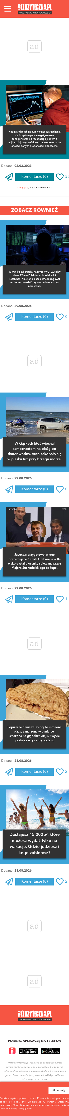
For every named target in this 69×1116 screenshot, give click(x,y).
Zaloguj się (22, 188)
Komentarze (34, 177)
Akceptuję (58, 1090)
